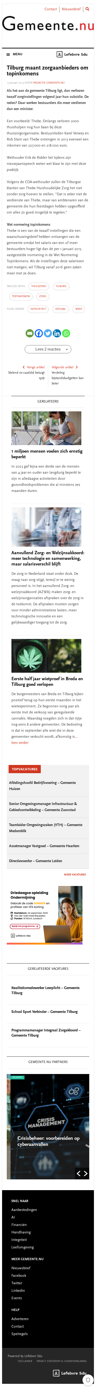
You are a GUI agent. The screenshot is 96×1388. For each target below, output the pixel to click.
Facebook (18, 1276)
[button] (78, 1173)
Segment (14, 1077)
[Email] (30, 333)
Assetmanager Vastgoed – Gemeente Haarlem (44, 846)
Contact (51, 9)
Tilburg (61, 286)
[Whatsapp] (66, 333)
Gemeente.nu (48, 26)
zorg (43, 296)
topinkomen (21, 296)
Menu (17, 54)
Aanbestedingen (24, 1210)
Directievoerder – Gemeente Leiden (35, 861)
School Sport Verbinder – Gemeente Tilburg (44, 1012)
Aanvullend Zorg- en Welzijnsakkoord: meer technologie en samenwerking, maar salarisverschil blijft (47, 559)
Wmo (78, 309)
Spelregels (19, 1334)
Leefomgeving (22, 1247)
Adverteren (20, 1319)
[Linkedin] (57, 333)
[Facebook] (39, 333)
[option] (48, 1126)
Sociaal (60, 309)
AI (13, 1217)
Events (16, 1298)
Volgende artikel (62, 367)
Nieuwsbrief (71, 9)
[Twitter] (48, 333)
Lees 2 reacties (48, 349)
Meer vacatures (75, 874)
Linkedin (18, 1291)
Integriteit (38, 309)
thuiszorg (38, 286)
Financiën (19, 1225)
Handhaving (21, 1232)
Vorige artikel (36, 367)
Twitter (16, 1283)
